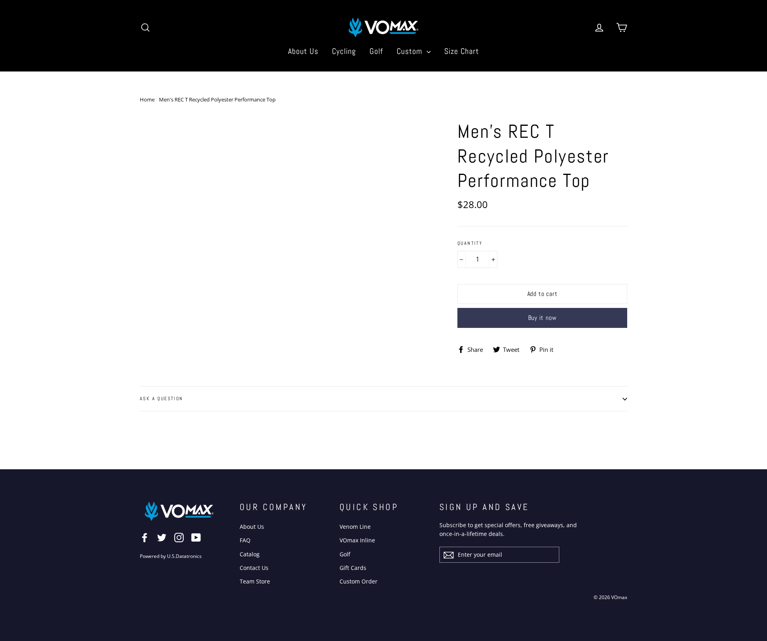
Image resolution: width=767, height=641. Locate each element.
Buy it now (542, 318)
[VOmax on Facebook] (144, 537)
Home (147, 99)
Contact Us (254, 568)
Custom (411, 51)
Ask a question (161, 398)
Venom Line (355, 526)
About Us (303, 51)
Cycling (344, 51)
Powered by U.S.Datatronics (171, 556)
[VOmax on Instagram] (179, 537)
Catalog (250, 554)
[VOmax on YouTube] (196, 537)
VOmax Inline (357, 540)
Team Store (255, 581)
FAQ (245, 540)
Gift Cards (353, 568)
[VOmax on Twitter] (162, 537)
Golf (376, 51)
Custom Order (359, 581)
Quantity (470, 243)
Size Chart (461, 51)
